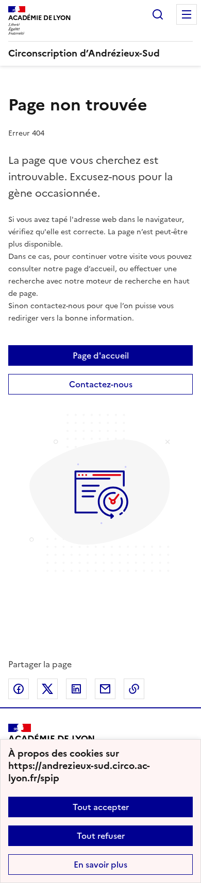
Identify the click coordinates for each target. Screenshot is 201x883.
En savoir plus (100, 864)
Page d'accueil (101, 355)
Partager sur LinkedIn (76, 689)
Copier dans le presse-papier (134, 689)
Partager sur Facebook (18, 689)
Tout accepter (101, 807)
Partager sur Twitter (47, 689)
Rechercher (157, 14)
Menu (186, 14)
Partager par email (105, 689)
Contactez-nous (100, 384)
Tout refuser (101, 836)
